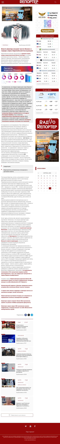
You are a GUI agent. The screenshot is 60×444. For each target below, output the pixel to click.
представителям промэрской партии (13, 116)
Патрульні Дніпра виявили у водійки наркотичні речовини (24, 371)
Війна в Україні (22, 351)
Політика (5, 45)
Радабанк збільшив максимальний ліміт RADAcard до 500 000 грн (23, 340)
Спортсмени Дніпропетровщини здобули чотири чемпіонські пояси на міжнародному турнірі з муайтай (23, 326)
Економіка (21, 335)
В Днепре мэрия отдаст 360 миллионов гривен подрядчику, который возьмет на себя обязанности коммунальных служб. (16, 307)
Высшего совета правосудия (9, 241)
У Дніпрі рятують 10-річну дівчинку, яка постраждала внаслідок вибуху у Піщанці (24, 355)
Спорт (26, 322)
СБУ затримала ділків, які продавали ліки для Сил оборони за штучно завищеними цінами (23, 389)
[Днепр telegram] (25, 426)
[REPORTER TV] (30, 426)
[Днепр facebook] (34, 426)
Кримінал (20, 366)
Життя (19, 348)
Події (19, 322)
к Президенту (12, 236)
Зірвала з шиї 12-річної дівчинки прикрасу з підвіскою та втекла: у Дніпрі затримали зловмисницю (22, 404)
